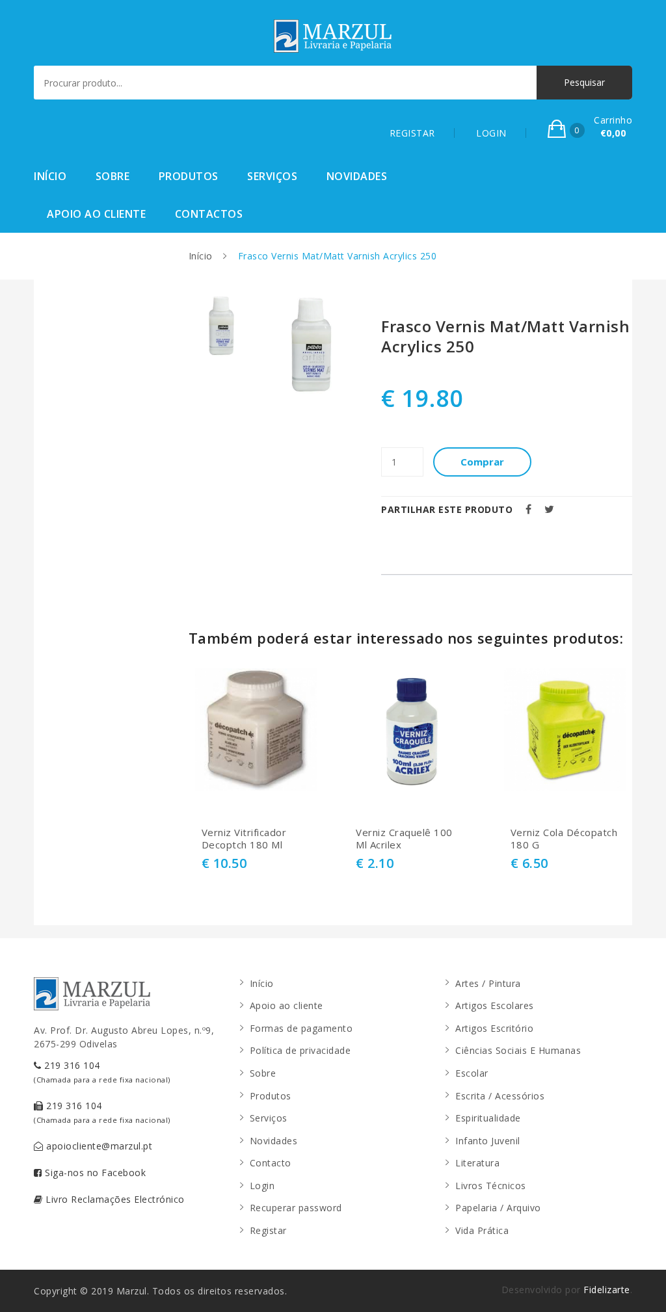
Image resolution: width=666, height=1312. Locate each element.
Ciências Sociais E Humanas (518, 1050)
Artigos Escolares (494, 1005)
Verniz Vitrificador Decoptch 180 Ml (244, 839)
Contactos (209, 214)
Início (50, 176)
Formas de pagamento (301, 1028)
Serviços (272, 176)
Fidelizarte (606, 1289)
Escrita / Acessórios (499, 1096)
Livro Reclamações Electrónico (114, 1199)
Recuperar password (296, 1207)
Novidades (357, 176)
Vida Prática (482, 1230)
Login (262, 1185)
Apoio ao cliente (96, 214)
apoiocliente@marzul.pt (98, 1146)
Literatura (477, 1163)
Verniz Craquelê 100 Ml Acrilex (404, 839)
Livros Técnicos (490, 1185)
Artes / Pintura (488, 983)
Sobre (113, 176)
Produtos (189, 176)
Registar (268, 1230)
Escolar (471, 1073)
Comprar (482, 461)
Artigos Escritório (494, 1028)
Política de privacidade (300, 1050)
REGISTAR (412, 133)
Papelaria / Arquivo (498, 1207)
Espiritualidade (488, 1118)
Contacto (270, 1163)
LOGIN (491, 133)
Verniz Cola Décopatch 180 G (564, 839)
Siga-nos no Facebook (94, 1172)
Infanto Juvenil (487, 1141)
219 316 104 (102, 1071)
